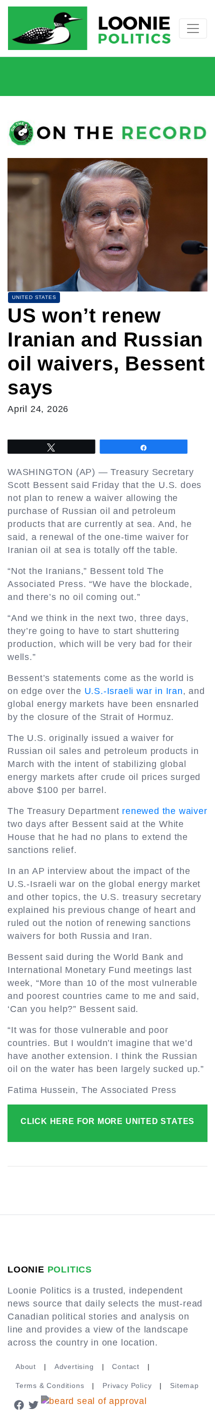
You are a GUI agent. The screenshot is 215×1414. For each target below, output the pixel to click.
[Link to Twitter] (34, 1404)
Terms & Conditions (50, 1386)
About (26, 1366)
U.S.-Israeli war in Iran (133, 691)
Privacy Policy (127, 1386)
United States (34, 297)
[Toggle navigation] (193, 28)
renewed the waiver (164, 811)
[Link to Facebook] (19, 1404)
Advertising (74, 1366)
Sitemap (184, 1386)
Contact (126, 1366)
